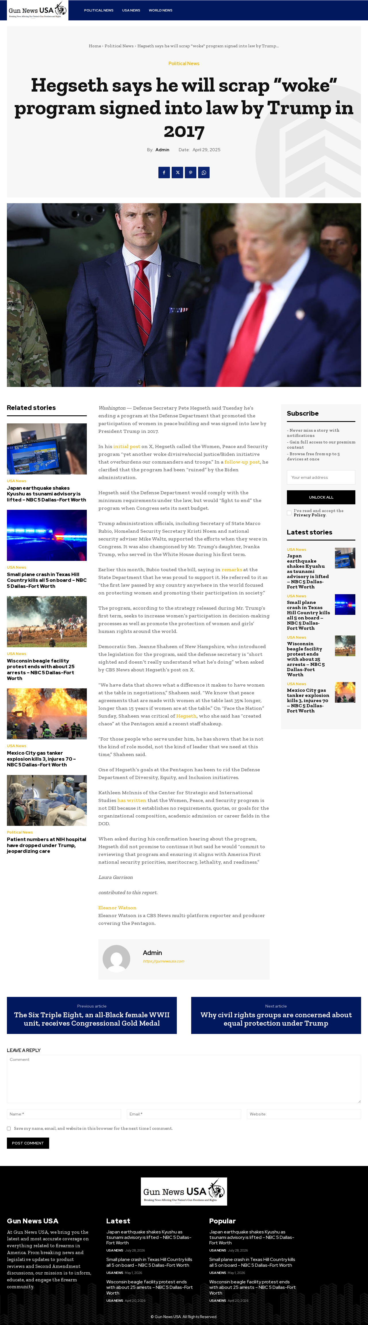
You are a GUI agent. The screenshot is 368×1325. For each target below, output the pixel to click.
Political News (119, 46)
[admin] (120, 959)
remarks (232, 569)
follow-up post (242, 462)
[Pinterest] (190, 172)
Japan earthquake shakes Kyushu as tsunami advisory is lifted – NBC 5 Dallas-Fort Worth (46, 494)
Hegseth (186, 716)
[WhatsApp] (204, 172)
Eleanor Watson (117, 907)
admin (162, 149)
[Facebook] (164, 172)
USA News (16, 481)
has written (131, 800)
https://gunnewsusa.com (163, 961)
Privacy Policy (309, 515)
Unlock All (321, 497)
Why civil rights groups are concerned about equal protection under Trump (276, 1019)
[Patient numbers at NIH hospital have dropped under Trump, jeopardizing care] (47, 800)
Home (95, 46)
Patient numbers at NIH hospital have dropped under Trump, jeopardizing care (46, 845)
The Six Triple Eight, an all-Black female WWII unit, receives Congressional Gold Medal (92, 1019)
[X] (177, 172)
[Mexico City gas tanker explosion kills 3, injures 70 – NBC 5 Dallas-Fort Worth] (47, 713)
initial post (126, 446)
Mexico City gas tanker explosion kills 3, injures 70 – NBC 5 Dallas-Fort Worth (41, 759)
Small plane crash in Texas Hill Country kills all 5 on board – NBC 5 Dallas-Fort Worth (47, 580)
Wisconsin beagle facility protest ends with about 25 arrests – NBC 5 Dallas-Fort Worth (40, 669)
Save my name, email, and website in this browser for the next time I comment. (93, 1128)
